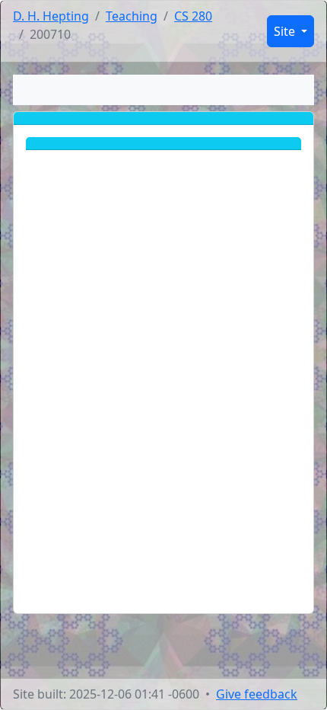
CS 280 (193, 16)
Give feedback (256, 694)
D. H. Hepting (51, 16)
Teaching (131, 16)
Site (286, 31)
